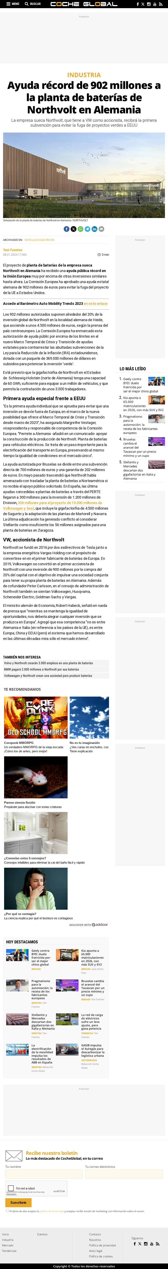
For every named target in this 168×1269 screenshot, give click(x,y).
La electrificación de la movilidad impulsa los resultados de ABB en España (42, 1053)
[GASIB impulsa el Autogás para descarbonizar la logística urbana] (67, 1049)
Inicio (5, 1234)
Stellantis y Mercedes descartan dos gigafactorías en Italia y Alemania (43, 1021)
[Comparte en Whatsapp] (80, 229)
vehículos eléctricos (39, 240)
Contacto (95, 1234)
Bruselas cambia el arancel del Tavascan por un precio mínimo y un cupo (92, 988)
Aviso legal (95, 1251)
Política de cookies (101, 1256)
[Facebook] (136, 4)
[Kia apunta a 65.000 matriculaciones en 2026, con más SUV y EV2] (67, 955)
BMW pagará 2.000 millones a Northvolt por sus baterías (41, 669)
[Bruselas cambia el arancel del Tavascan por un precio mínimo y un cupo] (67, 985)
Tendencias (87, 1033)
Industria (37, 1003)
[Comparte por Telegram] (87, 229)
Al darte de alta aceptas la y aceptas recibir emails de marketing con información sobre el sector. (77, 1211)
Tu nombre (13, 1167)
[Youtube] (154, 4)
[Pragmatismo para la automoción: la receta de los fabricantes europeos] (17, 985)
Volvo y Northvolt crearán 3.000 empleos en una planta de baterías (48, 663)
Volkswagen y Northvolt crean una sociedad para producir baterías (48, 676)
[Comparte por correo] (101, 229)
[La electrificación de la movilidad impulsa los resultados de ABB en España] (17, 1049)
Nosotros (95, 1240)
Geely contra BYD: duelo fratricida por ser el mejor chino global (41, 957)
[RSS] (160, 4)
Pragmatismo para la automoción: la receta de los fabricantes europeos (42, 989)
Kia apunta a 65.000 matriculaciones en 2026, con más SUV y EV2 (92, 957)
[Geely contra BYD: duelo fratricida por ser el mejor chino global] (17, 955)
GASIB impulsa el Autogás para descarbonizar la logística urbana (92, 1050)
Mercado (36, 969)
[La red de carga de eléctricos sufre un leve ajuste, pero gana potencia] (67, 1019)
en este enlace (96, 303)
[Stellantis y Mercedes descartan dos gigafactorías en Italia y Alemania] (17, 1019)
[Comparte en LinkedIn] (94, 229)
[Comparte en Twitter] (73, 229)
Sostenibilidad (89, 1060)
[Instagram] (148, 4)
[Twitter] (142, 4)
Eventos (42, 1234)
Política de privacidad (102, 1245)
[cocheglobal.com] (84, 4)
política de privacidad (52, 1211)
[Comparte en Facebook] (66, 229)
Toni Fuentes (12, 250)
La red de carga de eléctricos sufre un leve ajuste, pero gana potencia (92, 1021)
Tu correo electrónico (100, 1167)
